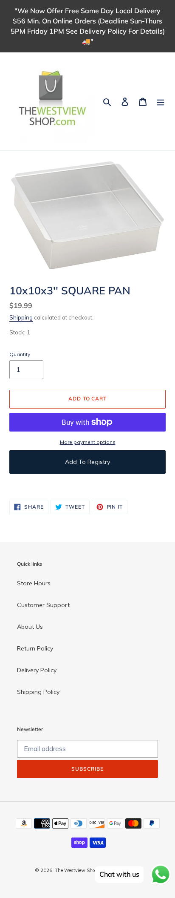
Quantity (19, 354)
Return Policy (35, 648)
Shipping (21, 317)
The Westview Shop (76, 870)
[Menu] (160, 101)
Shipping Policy (38, 692)
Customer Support (43, 605)
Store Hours (34, 583)
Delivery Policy (36, 670)
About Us (30, 626)
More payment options (88, 442)
